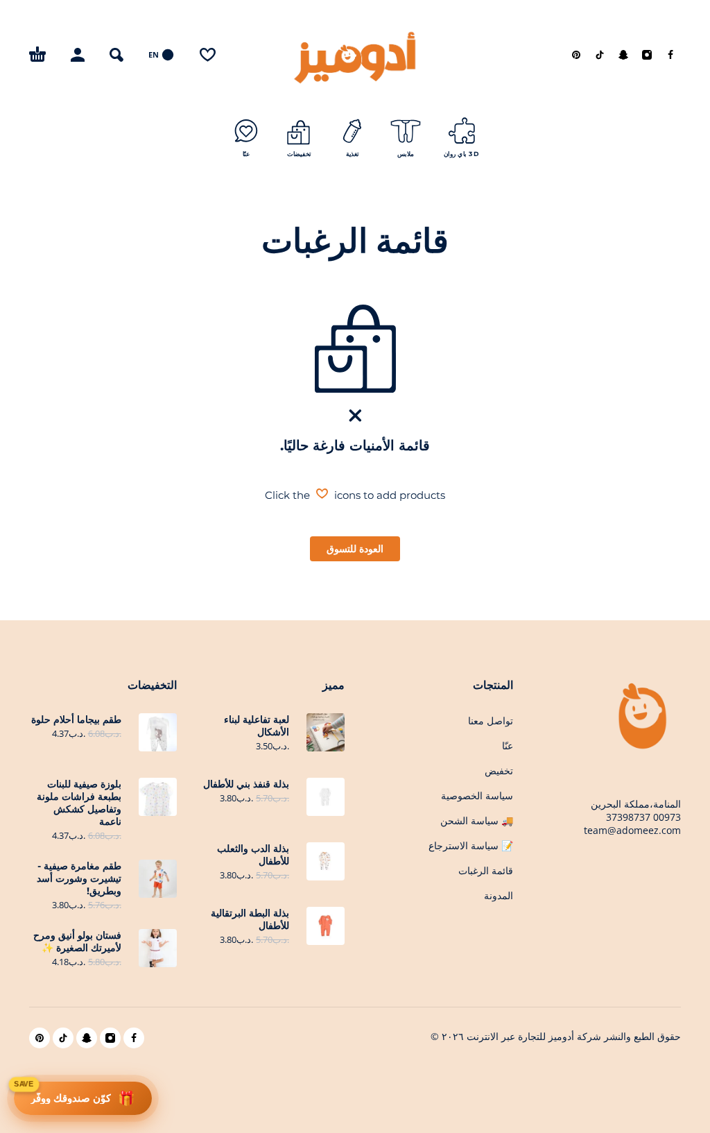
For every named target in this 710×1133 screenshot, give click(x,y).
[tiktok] (599, 54)
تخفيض (499, 771)
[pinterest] (576, 54)
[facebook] (670, 54)
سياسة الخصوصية (477, 796)
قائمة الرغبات (485, 870)
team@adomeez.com (632, 830)
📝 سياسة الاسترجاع (470, 846)
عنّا (507, 746)
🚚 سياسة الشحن (476, 821)
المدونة (498, 895)
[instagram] (647, 54)
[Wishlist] (208, 55)
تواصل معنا (490, 721)
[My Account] (78, 55)
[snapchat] (623, 54)
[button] (116, 55)
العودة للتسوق (355, 549)
